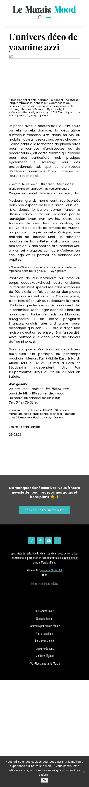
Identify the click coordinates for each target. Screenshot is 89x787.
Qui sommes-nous (44, 610)
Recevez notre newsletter (44, 510)
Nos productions (44, 633)
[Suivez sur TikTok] (57, 540)
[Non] (83, 772)
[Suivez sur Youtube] (48, 540)
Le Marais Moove (44, 640)
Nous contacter (44, 618)
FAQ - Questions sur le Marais (44, 663)
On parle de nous (45, 648)
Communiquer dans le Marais (44, 625)
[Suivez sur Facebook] (40, 540)
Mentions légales (44, 655)
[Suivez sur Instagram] (31, 540)
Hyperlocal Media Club (51, 570)
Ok (44, 780)
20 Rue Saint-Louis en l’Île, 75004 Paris (39, 388)
